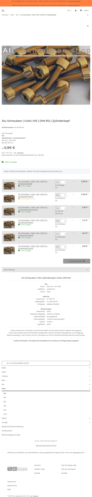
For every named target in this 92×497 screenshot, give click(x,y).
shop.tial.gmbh (75, 1)
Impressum (11, 482)
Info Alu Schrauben (68, 469)
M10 (5, 414)
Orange (4, 422)
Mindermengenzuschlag (11, 435)
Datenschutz (12, 485)
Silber (4, 372)
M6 (5, 406)
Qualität (64, 473)
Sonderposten (7, 431)
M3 (5, 393)
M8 (5, 410)
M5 (5, 402)
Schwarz (5, 376)
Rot (3, 384)
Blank (4, 368)
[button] (75, 10)
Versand (20, 153)
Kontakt (37, 473)
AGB (9, 489)
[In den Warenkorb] (3, 22)
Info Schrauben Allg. (69, 465)
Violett (4, 418)
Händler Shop (39, 469)
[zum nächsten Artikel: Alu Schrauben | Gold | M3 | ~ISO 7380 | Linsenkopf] (88, 14)
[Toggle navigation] (3, 9)
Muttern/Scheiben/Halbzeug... (13, 426)
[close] (87, 25)
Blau (3, 380)
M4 (5, 397)
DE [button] (69, 10)
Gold (3, 388)
